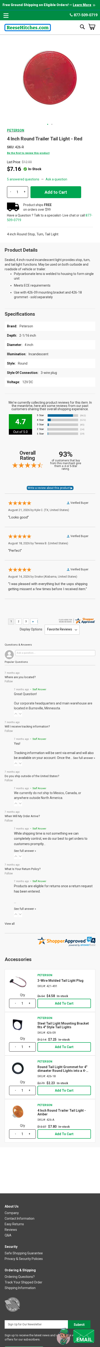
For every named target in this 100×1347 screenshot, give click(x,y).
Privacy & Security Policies (24, 1259)
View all (10, 923)
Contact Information (19, 1218)
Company (12, 1213)
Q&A (8, 1235)
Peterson (15, 130)
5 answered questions (23, 179)
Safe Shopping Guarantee (24, 1253)
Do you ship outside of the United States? (32, 776)
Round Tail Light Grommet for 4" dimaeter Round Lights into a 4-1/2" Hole (62, 1069)
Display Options (31, 629)
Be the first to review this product (28, 153)
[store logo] (27, 27)
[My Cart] (91, 27)
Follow (9, 681)
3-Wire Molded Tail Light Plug (60, 980)
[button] (48, 124)
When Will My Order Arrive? (22, 816)
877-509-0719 (85, 15)
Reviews (11, 1230)
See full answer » (84, 758)
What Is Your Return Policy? (22, 869)
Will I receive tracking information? (27, 726)
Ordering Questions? (20, 1277)
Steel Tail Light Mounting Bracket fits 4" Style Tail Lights (63, 1025)
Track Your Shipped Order (23, 1282)
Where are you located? (20, 677)
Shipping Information (20, 1288)
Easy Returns (14, 1224)
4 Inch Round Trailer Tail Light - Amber (61, 1112)
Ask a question (56, 179)
